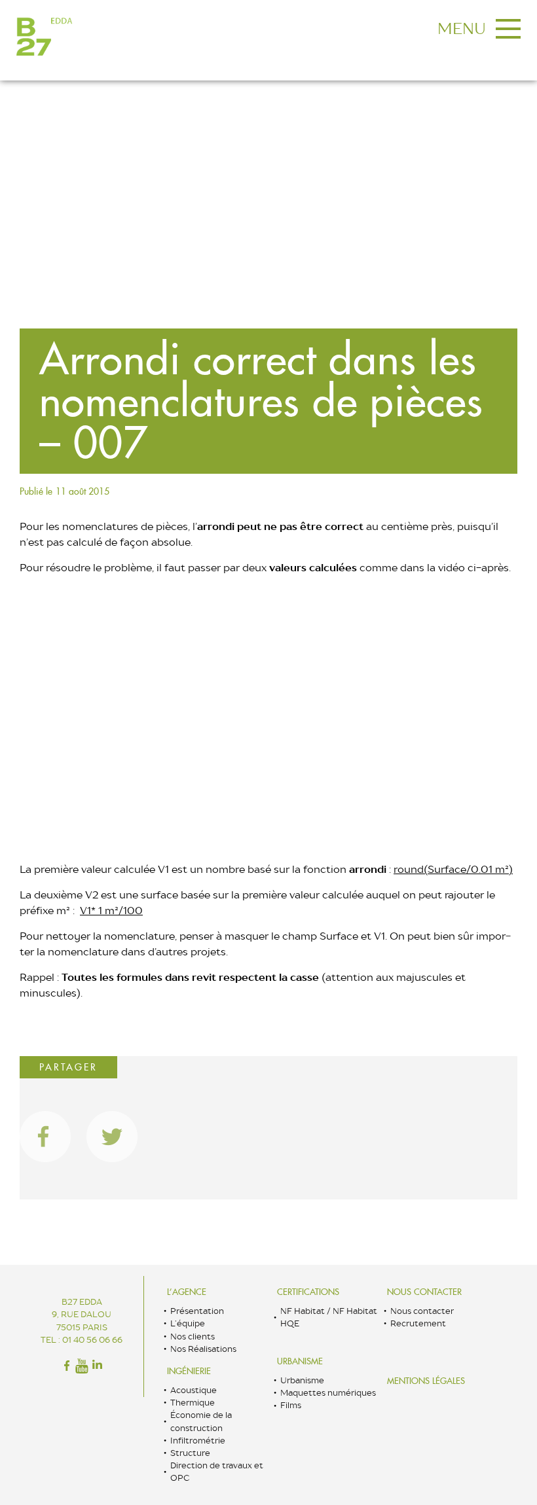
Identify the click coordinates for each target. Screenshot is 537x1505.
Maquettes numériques (328, 1392)
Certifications (308, 1292)
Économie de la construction (201, 1421)
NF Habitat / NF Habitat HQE (328, 1317)
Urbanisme (300, 1361)
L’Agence (186, 1292)
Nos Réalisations (203, 1348)
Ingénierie (189, 1371)
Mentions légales (426, 1381)
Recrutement (418, 1323)
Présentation (197, 1311)
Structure (190, 1453)
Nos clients (192, 1336)
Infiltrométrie (197, 1440)
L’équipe (187, 1323)
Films (290, 1405)
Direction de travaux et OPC (216, 1471)
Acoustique (193, 1390)
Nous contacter (424, 1292)
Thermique (192, 1402)
